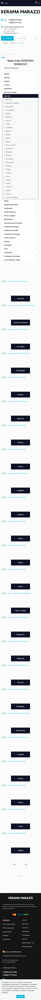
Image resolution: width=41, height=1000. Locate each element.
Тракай (8, 190)
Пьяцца (8, 169)
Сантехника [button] (8, 245)
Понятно (20, 996)
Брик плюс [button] (7, 96)
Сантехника (6, 939)
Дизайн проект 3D (28, 943)
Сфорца (8, 180)
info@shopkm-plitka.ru (11, 33)
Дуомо (8, 141)
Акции (6, 920)
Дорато (8, 138)
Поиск (37, 38)
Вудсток (8, 120)
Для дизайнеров (27, 946)
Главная (5, 43)
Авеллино (9, 99)
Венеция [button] (7, 77)
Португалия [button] (8, 89)
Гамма (8, 124)
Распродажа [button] (8, 252)
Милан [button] (6, 201)
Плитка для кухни (8, 928)
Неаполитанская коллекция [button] (13, 223)
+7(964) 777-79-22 (15, 23)
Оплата (24, 920)
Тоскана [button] (6, 85)
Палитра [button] (7, 241)
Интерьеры (25, 931)
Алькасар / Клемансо (12, 103)
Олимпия (9, 166)
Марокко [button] (7, 81)
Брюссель (9, 117)
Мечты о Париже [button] (9, 216)
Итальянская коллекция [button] (12, 234)
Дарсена (8, 131)
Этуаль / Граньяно (12, 197)
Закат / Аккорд (10, 145)
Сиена (8, 176)
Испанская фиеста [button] (10, 212)
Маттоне (9, 155)
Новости (25, 939)
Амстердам (9, 106)
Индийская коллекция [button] (11, 230)
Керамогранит (7, 932)
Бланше (8, 113)
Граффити (9, 127)
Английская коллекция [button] (11, 227)
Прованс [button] (7, 74)
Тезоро (8, 183)
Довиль (8, 134)
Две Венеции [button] (8, 219)
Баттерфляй (10, 110)
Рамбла (8, 173)
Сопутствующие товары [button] (12, 260)
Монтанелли (10, 162)
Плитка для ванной (9, 924)
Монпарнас (9, 159)
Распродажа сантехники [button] (12, 256)
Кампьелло (9, 148)
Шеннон (8, 194)
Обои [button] (6, 249)
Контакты (25, 928)
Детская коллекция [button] (10, 92)
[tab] (20, 74)
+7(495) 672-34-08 (15, 20)
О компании (26, 935)
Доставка (25, 924)
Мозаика (5, 935)
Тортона (8, 187)
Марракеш (9, 152)
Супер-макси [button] (8, 208)
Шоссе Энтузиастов (13, 952)
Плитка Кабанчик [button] (9, 238)
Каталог (12, 43)
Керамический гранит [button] (11, 204)
